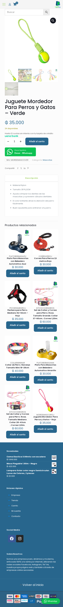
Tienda (14, 500)
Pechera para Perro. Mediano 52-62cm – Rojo (17, 313)
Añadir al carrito (37, 141)
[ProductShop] (58, 4)
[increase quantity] (20, 141)
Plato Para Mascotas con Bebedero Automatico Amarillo (45, 367)
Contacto (15, 516)
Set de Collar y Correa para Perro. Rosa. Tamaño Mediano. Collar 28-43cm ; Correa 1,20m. (17, 420)
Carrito (14, 505)
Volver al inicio (33, 585)
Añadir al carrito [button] (17, 273)
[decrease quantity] (8, 141)
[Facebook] (11, 538)
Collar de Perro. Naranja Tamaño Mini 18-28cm (17, 366)
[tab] (31, 178)
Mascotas (47, 160)
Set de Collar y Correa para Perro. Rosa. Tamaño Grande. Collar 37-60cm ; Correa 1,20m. (45, 314)
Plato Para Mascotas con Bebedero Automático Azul (17, 261)
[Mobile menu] (3, 4)
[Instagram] (19, 538)
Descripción (31, 178)
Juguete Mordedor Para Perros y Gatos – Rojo (45, 418)
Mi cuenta (16, 511)
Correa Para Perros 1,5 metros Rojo (45, 259)
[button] (53, 20)
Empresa (15, 495)
